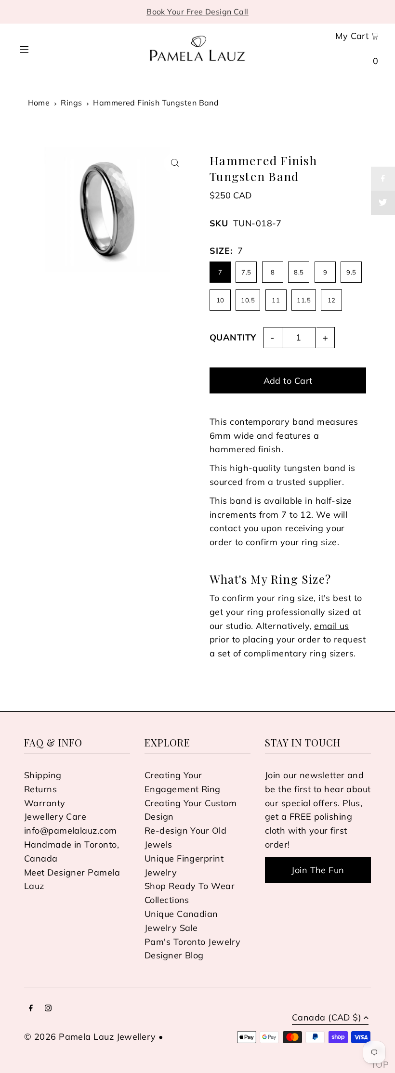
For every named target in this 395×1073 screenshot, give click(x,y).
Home (39, 102)
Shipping (43, 775)
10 (220, 300)
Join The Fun (317, 870)
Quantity (233, 337)
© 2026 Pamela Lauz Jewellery (90, 1036)
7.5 (246, 272)
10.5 (248, 300)
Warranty (45, 803)
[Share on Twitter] (383, 203)
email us (331, 625)
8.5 (298, 272)
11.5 (304, 300)
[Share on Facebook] (383, 179)
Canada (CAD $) (326, 1018)
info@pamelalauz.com (70, 830)
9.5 (351, 272)
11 (276, 300)
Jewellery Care (55, 816)
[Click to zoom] (174, 163)
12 (332, 300)
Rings (71, 102)
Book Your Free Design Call (197, 11)
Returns (40, 789)
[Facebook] (31, 1009)
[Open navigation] (42, 48)
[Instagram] (48, 1009)
